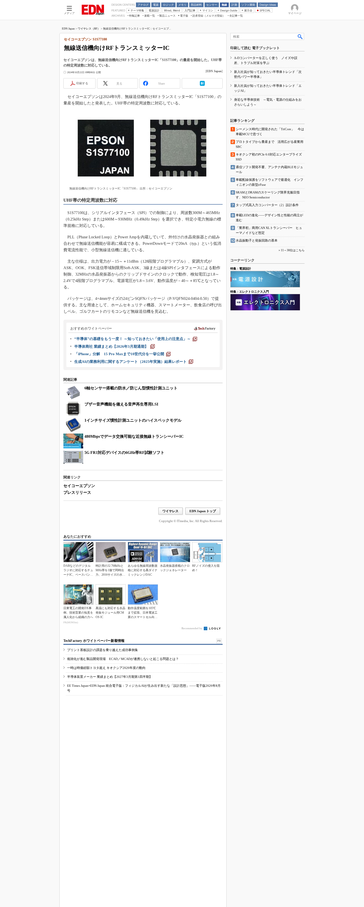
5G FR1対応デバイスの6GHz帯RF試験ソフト (124, 452)
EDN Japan (68, 28)
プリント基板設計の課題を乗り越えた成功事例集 (102, 650)
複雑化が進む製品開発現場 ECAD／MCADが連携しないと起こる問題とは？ (123, 659)
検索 (300, 36)
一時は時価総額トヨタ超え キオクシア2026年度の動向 (106, 668)
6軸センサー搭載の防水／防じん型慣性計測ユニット (131, 388)
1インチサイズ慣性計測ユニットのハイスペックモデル (133, 420)
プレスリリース (77, 492)
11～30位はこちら (293, 250)
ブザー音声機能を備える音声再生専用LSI (121, 404)
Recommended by (192, 628)
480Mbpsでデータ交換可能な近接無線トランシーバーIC (134, 436)
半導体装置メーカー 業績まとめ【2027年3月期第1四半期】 (109, 677)
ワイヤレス (170, 511)
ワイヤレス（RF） (89, 28)
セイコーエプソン (79, 486)
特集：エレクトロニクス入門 (249, 291)
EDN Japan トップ (202, 511)
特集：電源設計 (240, 268)
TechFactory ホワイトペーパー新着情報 (94, 641)
